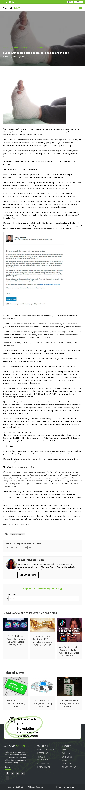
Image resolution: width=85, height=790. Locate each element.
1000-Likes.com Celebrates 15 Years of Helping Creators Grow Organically (42, 640)
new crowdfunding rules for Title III (59, 140)
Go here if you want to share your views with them (21, 188)
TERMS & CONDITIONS (67, 762)
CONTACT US (67, 757)
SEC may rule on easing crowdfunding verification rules (42, 703)
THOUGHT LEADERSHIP (42, 758)
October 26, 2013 (9, 57)
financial (7, 47)
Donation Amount (12, 594)
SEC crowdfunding (17, 534)
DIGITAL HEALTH (43, 767)
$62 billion (64, 497)
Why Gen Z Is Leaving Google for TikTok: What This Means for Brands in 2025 (69, 651)
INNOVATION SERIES (45, 749)
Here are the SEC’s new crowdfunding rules (16, 703)
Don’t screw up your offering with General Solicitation (69, 703)
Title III (27, 174)
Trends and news (37, 47)
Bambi (22, 57)
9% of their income (10, 497)
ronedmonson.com (22, 524)
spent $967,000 (31, 494)
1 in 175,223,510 (9, 494)
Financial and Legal (21, 47)
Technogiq (70, 787)
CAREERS (66, 753)
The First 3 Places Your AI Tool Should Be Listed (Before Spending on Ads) (16, 640)
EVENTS (65, 749)
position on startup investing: (24, 467)
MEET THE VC (42, 753)
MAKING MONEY (43, 763)
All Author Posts (28, 575)
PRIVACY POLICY (69, 767)
